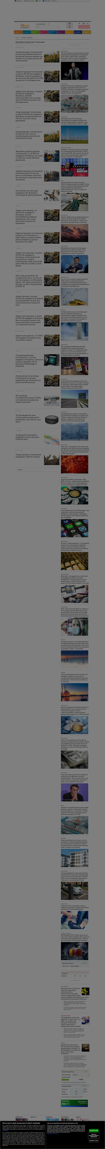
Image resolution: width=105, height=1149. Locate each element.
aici (3, 1140)
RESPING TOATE (94, 1140)
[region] (52, 1135)
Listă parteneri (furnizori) (52, 1133)
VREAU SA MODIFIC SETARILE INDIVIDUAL (94, 1135)
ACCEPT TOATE (94, 1130)
